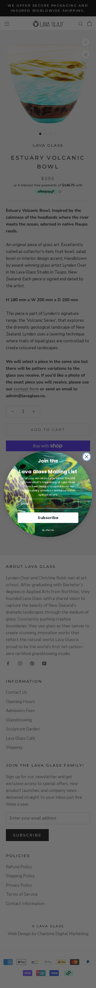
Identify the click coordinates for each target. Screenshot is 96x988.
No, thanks (48, 530)
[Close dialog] (87, 457)
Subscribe (48, 517)
